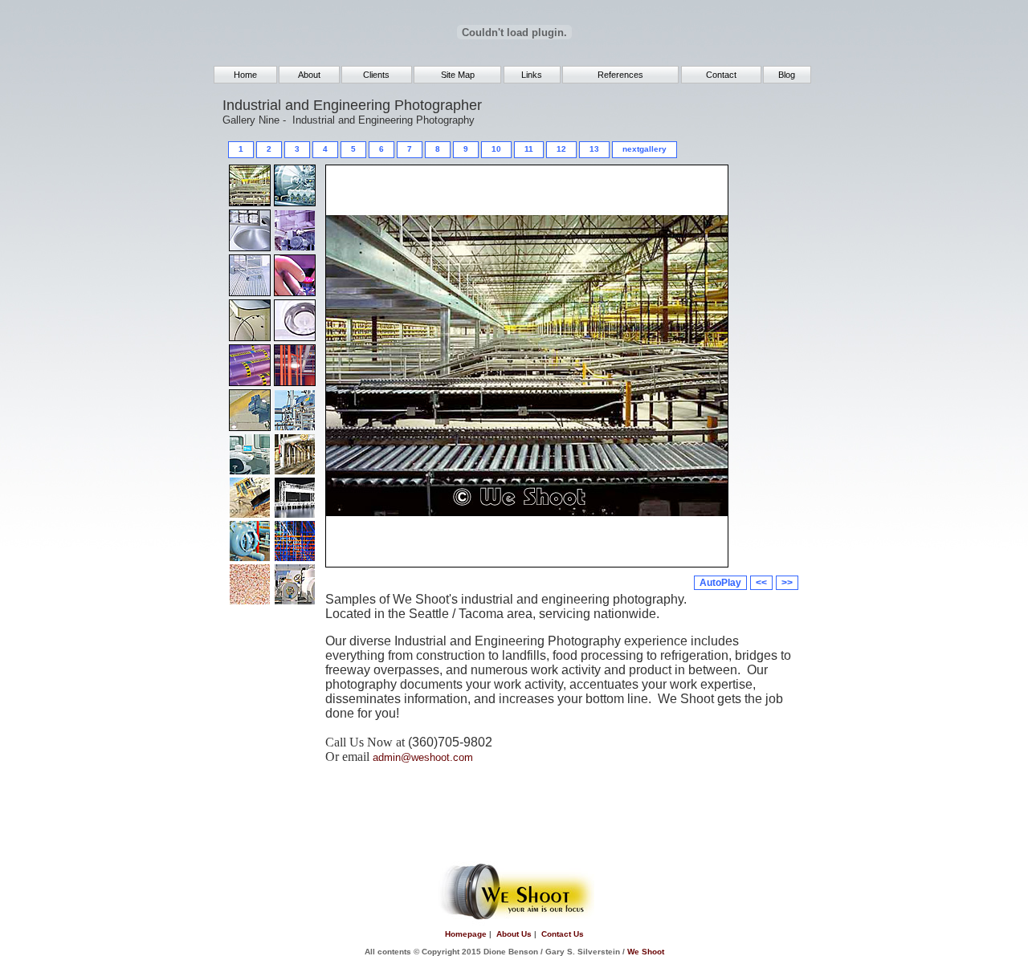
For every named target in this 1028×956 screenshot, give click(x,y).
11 (528, 148)
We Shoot (645, 951)
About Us (514, 934)
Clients (376, 74)
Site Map (458, 74)
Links (531, 74)
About (309, 74)
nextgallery (644, 148)
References (620, 74)
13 (594, 148)
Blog (786, 74)
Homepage (466, 934)
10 (496, 148)
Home (245, 74)
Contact (721, 74)
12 (561, 148)
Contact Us (562, 934)
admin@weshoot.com (423, 757)
